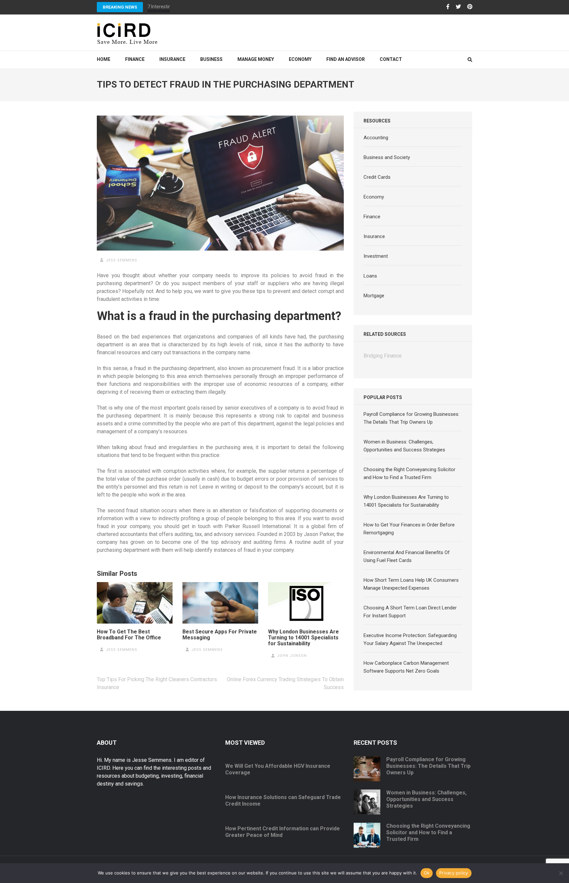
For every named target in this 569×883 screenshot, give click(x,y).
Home (103, 59)
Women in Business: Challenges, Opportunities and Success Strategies (426, 799)
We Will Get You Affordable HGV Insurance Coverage (277, 769)
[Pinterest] (470, 7)
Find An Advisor (345, 59)
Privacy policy (453, 872)
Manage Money (255, 59)
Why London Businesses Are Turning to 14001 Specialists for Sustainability (303, 638)
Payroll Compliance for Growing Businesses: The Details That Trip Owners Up (428, 766)
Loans (370, 276)
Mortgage (374, 296)
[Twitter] (458, 7)
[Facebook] (447, 7)
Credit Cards (377, 177)
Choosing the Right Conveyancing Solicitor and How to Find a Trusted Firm (428, 832)
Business (211, 59)
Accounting (376, 138)
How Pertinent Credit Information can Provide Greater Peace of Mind (282, 831)
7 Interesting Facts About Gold (179, 6)
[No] (560, 873)
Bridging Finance (383, 356)
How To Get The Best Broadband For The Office (129, 635)
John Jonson (292, 656)
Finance (135, 59)
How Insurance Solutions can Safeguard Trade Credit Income (283, 800)
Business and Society (387, 157)
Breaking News (120, 7)
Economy (300, 59)
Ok (427, 872)
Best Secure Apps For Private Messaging (219, 635)
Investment (376, 256)
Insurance (172, 59)
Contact (391, 59)
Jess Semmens (121, 260)
